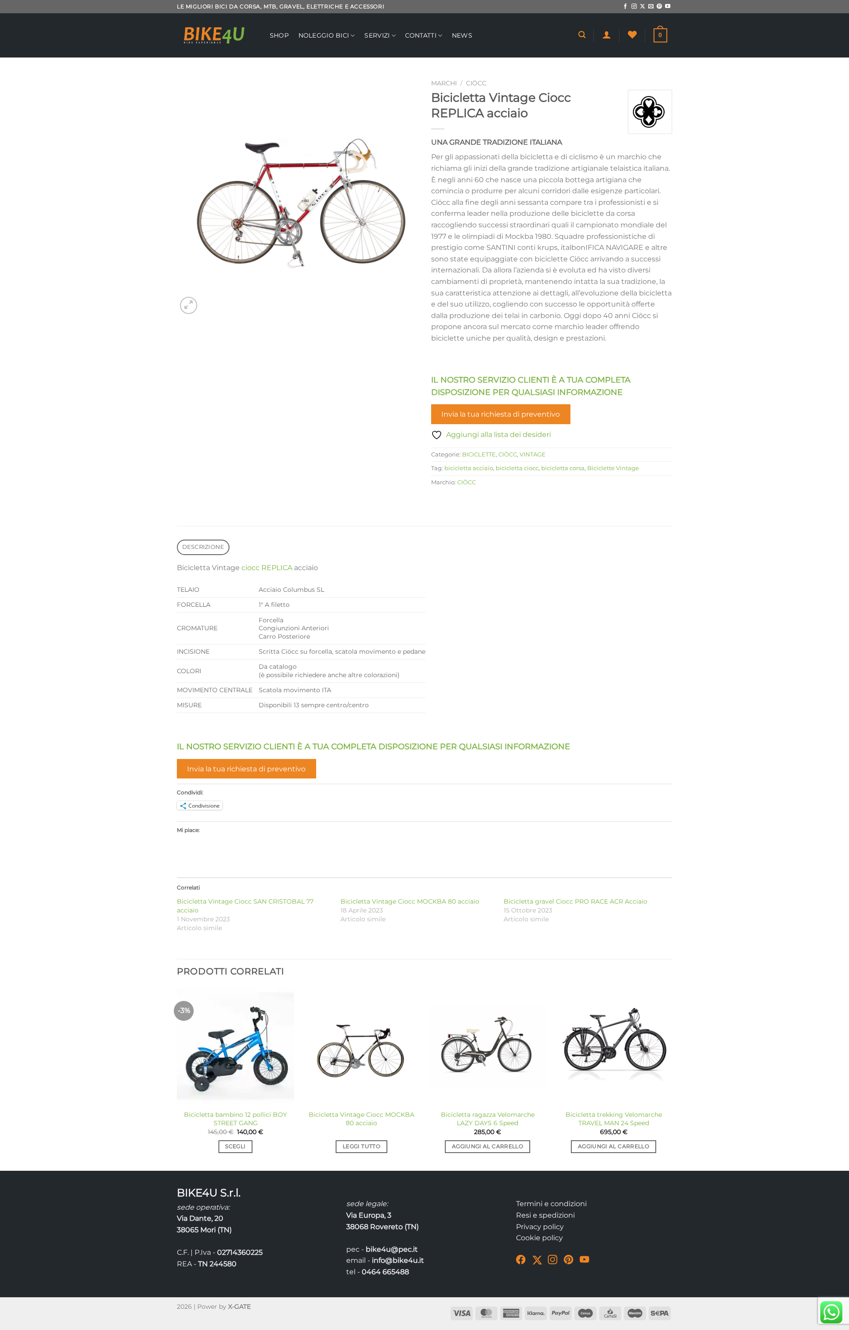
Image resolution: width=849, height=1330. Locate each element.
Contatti (420, 35)
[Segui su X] (642, 7)
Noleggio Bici (323, 35)
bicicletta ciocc (517, 468)
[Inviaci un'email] (651, 7)
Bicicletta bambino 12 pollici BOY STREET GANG (235, 1119)
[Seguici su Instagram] (634, 7)
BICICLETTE (479, 454)
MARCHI (444, 83)
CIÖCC (476, 83)
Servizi (377, 35)
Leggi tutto (361, 1146)
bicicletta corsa (563, 468)
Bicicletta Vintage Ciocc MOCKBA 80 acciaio (409, 901)
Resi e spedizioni (545, 1215)
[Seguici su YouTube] (667, 7)
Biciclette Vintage (613, 468)
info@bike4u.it (398, 1260)
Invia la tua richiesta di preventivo (500, 414)
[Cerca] (582, 35)
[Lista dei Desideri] (632, 34)
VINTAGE (533, 454)
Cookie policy (539, 1238)
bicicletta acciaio (468, 468)
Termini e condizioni (551, 1204)
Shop (279, 35)
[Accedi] (606, 34)
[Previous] (177, 1078)
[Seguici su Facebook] (625, 7)
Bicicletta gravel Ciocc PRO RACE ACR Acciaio (575, 901)
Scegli (235, 1146)
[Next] (671, 1078)
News (462, 35)
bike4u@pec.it (392, 1249)
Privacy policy (540, 1227)
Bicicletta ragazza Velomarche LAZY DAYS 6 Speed (488, 1119)
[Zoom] (188, 305)
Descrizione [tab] (203, 547)
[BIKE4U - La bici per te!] (214, 35)
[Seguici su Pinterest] (659, 7)
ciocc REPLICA (266, 567)
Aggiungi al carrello (487, 1146)
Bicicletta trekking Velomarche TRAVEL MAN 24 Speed (614, 1119)
